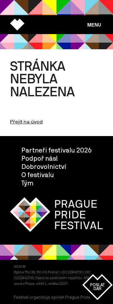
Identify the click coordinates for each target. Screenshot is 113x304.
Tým (27, 183)
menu (94, 24)
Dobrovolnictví (43, 166)
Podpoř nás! (39, 158)
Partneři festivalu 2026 (56, 150)
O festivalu (37, 174)
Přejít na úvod (26, 121)
